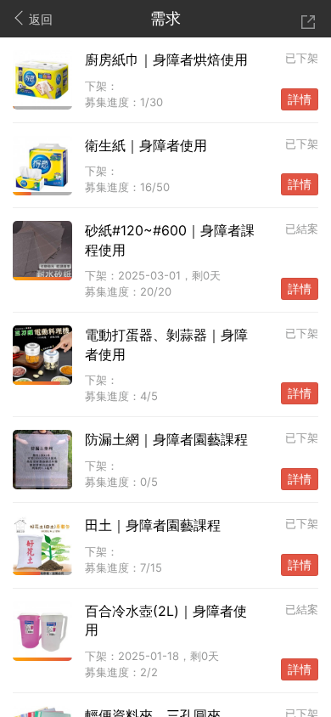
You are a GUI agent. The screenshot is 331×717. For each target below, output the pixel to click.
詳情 (299, 99)
